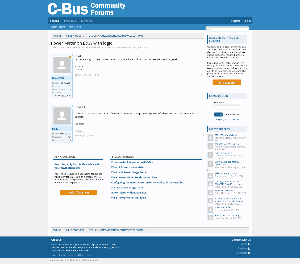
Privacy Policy (58, 255)
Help (90, 255)
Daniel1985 (58, 78)
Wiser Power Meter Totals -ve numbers (134, 177)
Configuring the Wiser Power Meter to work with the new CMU (147, 182)
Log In (247, 20)
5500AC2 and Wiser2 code (228, 144)
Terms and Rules (76, 255)
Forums (54, 20)
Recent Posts (75, 26)
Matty (55, 128)
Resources (70, 20)
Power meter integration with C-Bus (132, 162)
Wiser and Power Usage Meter (129, 172)
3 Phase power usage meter (127, 187)
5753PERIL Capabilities (226, 135)
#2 (202, 135)
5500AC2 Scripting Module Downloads (228, 163)
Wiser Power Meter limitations (129, 197)
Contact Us (242, 252)
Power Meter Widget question (129, 192)
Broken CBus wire (223, 153)
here (97, 176)
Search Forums (58, 26)
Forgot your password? (227, 119)
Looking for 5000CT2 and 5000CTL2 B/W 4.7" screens (228, 183)
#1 (202, 75)
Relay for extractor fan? (226, 173)
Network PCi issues (224, 190)
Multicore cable (222, 207)
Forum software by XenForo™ (74, 260)
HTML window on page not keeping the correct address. (229, 200)
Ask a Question (79, 192)
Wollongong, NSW (63, 95)
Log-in (244, 243)
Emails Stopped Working (227, 215)
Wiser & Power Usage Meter (128, 167)
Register (235, 20)
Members (86, 20)
